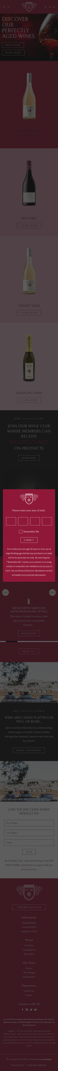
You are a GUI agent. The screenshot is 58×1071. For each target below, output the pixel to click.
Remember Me (31, 532)
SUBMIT (29, 540)
